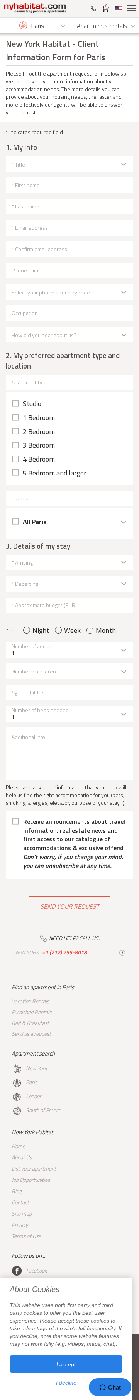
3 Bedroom (39, 445)
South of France (43, 1110)
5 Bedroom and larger (54, 473)
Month (106, 630)
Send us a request (31, 1034)
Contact (20, 1202)
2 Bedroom (39, 432)
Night (40, 630)
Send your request (69, 906)
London (34, 1096)
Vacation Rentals (30, 1001)
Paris (31, 1082)
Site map (22, 1213)
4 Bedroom (39, 459)
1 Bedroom (39, 418)
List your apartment (34, 1168)
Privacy (20, 1225)
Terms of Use (26, 1236)
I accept (66, 1364)
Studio (32, 404)
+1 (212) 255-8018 (64, 952)
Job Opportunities (31, 1180)
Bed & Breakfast (30, 1023)
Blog (17, 1191)
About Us (22, 1157)
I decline (66, 1382)
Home (18, 1146)
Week (72, 630)
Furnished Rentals (31, 1012)
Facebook (36, 1270)
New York (36, 1068)
